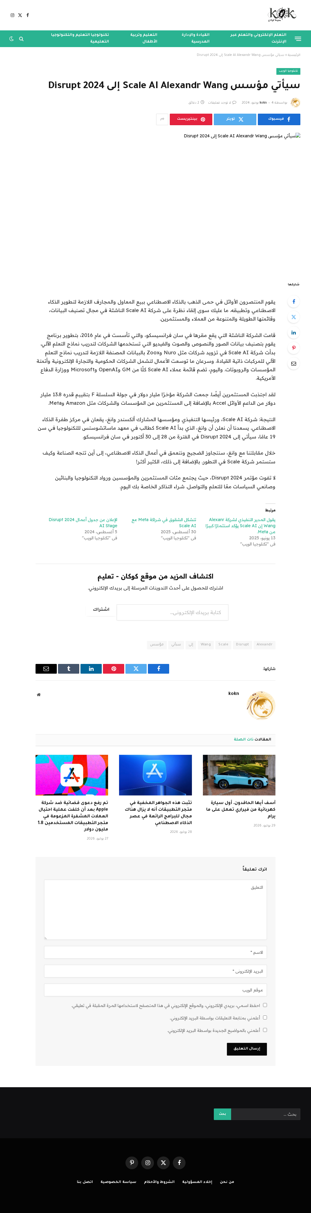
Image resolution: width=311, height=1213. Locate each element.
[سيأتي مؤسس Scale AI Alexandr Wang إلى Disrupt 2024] (155, 202)
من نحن (227, 1182)
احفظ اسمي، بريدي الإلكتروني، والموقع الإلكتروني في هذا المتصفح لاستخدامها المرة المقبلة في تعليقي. (165, 1005)
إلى (191, 645)
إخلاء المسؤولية (197, 1182)
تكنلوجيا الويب (288, 71)
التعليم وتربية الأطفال (143, 38)
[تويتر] (294, 317)
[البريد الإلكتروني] (294, 363)
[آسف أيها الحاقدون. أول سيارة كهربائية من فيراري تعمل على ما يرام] (239, 775)
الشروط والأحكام (159, 1182)
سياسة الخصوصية (118, 1182)
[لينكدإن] (294, 332)
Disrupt (242, 645)
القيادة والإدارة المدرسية (196, 38)
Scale (223, 645)
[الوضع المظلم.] (12, 38)
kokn (263, 103)
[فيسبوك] (294, 301)
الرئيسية (294, 55)
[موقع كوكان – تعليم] (280, 15)
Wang (206, 645)
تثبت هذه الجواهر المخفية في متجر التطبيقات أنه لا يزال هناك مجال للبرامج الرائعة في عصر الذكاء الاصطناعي (158, 813)
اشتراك (101, 610)
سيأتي (176, 645)
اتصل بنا (85, 1182)
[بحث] (21, 39)
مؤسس (157, 645)
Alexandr (264, 645)
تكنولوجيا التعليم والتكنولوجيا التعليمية (80, 38)
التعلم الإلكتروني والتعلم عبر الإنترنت (258, 38)
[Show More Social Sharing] (162, 119)
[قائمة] (298, 38)
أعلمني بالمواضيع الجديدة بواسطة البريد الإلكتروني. (213, 1030)
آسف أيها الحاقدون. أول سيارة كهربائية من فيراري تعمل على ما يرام (240, 810)
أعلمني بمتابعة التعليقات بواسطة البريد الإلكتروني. (215, 1018)
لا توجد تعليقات (219, 103)
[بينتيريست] (294, 348)
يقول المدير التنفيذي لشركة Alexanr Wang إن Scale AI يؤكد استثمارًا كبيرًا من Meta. (240, 525)
